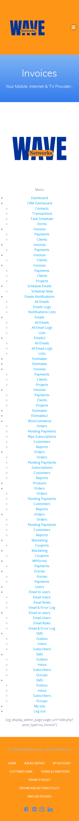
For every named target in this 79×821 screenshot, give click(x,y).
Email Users (42, 597)
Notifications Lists (42, 312)
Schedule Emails (40, 286)
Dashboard (39, 198)
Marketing (40, 540)
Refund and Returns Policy (40, 788)
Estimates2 (39, 415)
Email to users (39, 592)
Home (12, 763)
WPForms (39, 561)
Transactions (42, 213)
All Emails (42, 301)
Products (39, 483)
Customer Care (21, 771)
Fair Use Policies (39, 796)
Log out (40, 711)
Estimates (39, 359)
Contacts (42, 208)
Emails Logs (42, 307)
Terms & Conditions (55, 771)
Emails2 (39, 338)
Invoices (39, 229)
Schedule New (42, 291)
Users (39, 587)
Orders (42, 426)
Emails (39, 317)
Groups (42, 675)
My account (62, 763)
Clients (42, 239)
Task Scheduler (42, 219)
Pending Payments (42, 431)
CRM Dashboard (39, 203)
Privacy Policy (39, 779)
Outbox (42, 638)
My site (39, 706)
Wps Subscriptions (42, 436)
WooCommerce (39, 421)
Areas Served (34, 763)
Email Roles (42, 602)
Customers (42, 441)
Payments (41, 234)
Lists (42, 333)
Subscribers (42, 649)
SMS (39, 633)
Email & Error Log (42, 607)
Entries (39, 571)
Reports (42, 447)
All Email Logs (42, 327)
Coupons (42, 545)
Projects (42, 281)
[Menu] (73, 27)
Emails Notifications (39, 296)
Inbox (42, 644)
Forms (42, 224)
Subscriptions (42, 467)
